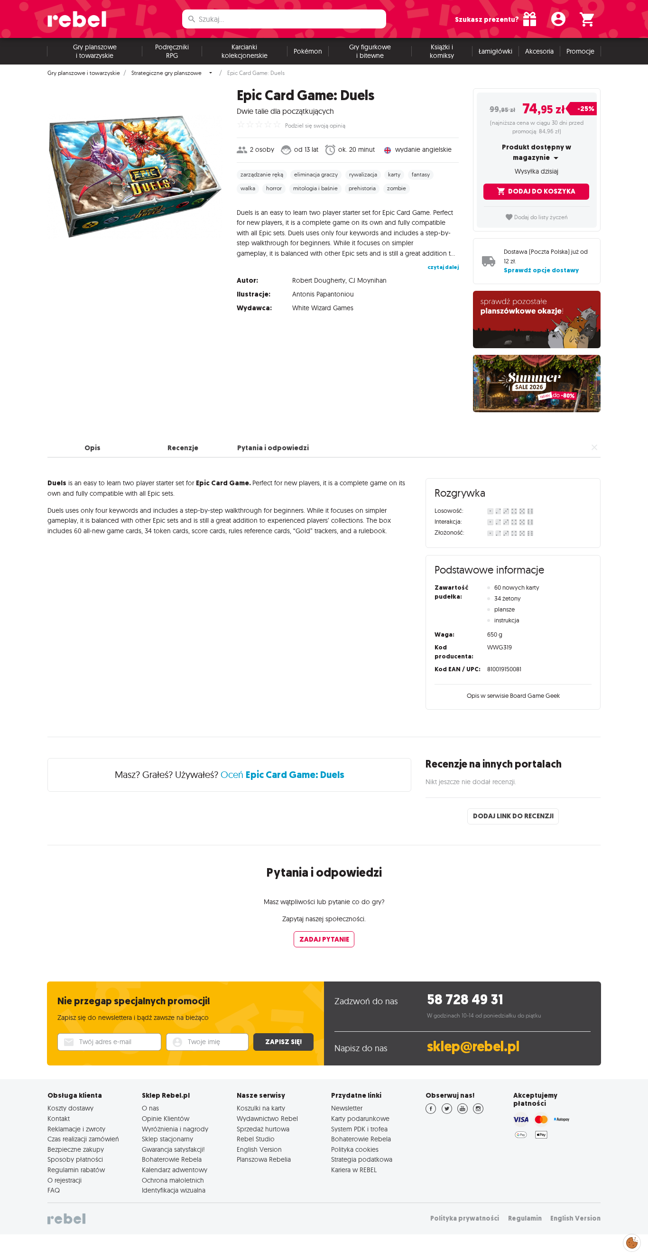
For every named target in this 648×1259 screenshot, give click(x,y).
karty (394, 174)
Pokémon (308, 51)
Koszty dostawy (70, 1108)
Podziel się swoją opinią (315, 125)
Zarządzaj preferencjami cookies (632, 1241)
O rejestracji (64, 1180)
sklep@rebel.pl (473, 1046)
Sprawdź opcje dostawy (541, 270)
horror (274, 188)
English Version (259, 1149)
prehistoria (362, 188)
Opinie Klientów (165, 1118)
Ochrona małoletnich (173, 1180)
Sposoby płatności (75, 1159)
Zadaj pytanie (324, 939)
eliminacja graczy (316, 174)
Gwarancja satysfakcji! (173, 1149)
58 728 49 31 (465, 1000)
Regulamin (525, 1218)
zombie (396, 188)
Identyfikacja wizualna (173, 1190)
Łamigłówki (495, 51)
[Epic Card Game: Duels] (134, 175)
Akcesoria (539, 51)
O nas (150, 1108)
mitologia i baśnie (315, 188)
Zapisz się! (283, 1041)
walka (248, 188)
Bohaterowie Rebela (172, 1159)
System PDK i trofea (359, 1129)
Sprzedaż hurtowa (263, 1129)
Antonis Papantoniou (323, 294)
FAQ (53, 1190)
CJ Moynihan (368, 280)
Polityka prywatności (464, 1218)
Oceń (282, 774)
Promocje (580, 51)
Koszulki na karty (261, 1108)
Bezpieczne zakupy (75, 1149)
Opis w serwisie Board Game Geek (513, 695)
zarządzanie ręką (262, 174)
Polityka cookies (355, 1149)
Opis (92, 448)
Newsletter (346, 1108)
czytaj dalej (443, 267)
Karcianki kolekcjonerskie (245, 51)
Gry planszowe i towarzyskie (95, 51)
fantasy (421, 174)
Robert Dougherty (318, 280)
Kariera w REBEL (354, 1170)
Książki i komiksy (442, 51)
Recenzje (182, 448)
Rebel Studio (256, 1139)
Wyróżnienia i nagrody (175, 1129)
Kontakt (58, 1118)
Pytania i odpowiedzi (273, 448)
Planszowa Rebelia (264, 1159)
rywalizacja (363, 174)
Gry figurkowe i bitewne (370, 51)
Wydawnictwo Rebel (267, 1118)
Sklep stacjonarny (167, 1139)
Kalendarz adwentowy (174, 1170)
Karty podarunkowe (360, 1118)
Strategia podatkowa (361, 1159)
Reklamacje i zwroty (76, 1129)
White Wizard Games (322, 308)
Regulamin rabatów (76, 1170)
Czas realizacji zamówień (83, 1139)
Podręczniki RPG (172, 51)
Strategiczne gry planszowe (166, 73)
